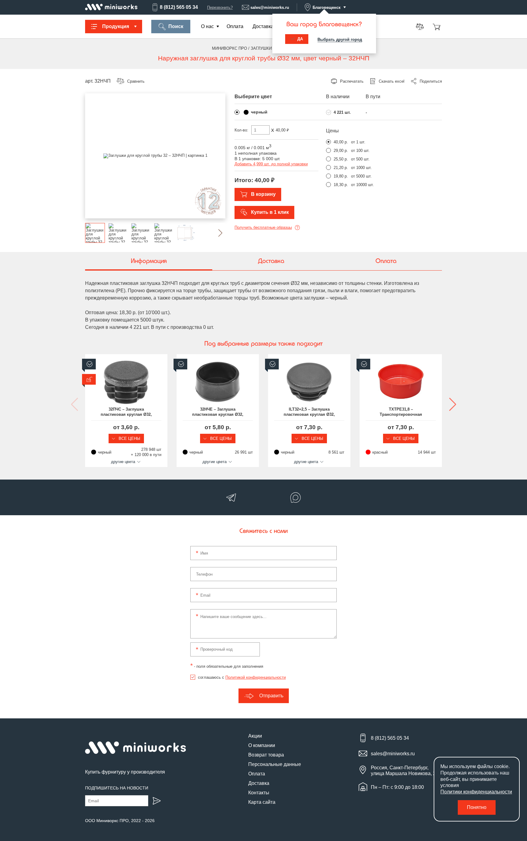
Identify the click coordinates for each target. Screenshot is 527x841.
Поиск (175, 26)
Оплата (235, 26)
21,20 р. (341, 167)
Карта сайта (261, 802)
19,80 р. (341, 176)
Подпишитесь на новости (116, 788)
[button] (215, 233)
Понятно (476, 807)
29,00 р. (341, 150)
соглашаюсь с (242, 677)
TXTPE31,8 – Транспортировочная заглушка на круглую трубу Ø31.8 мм (400, 412)
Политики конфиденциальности (476, 791)
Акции (255, 736)
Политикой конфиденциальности (255, 677)
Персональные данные (274, 764)
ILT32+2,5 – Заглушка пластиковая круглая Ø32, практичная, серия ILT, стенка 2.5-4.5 (309, 412)
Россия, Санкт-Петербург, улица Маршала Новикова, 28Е (406, 770)
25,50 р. (341, 159)
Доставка (263, 26)
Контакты (258, 792)
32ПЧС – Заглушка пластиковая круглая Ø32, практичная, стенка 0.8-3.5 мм (126, 412)
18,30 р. (341, 184)
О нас (207, 26)
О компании (261, 745)
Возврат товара (266, 754)
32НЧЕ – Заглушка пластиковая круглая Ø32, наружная (217, 412)
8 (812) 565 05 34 (179, 7)
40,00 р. (341, 142)
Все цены (128, 438)
